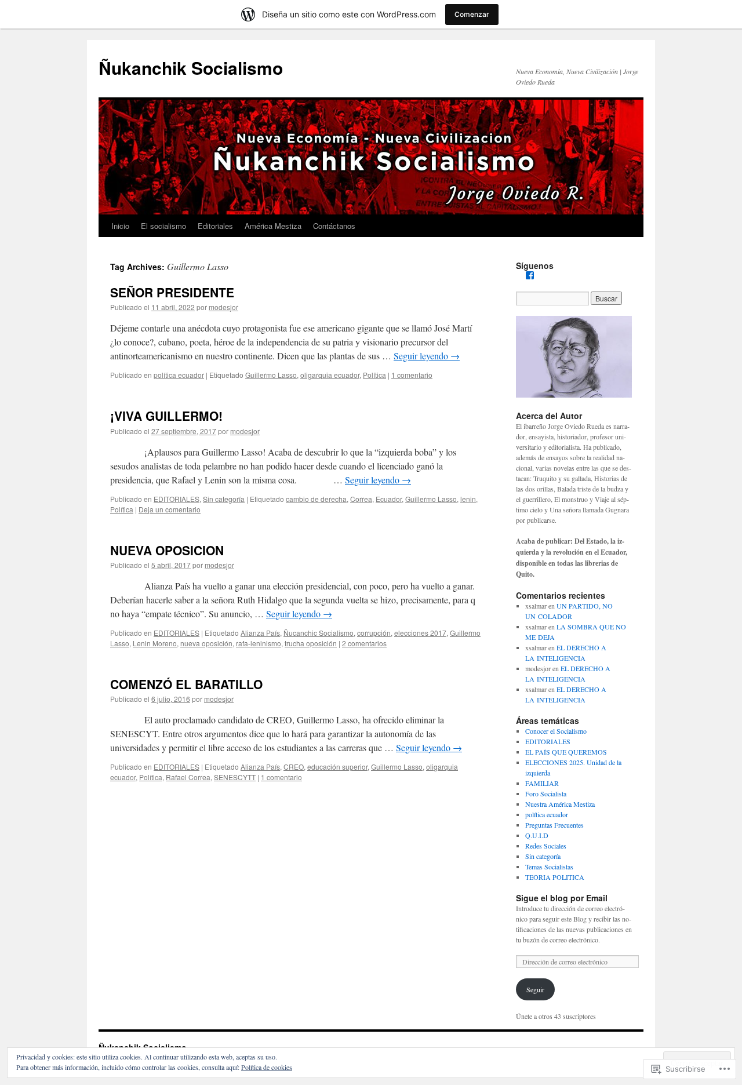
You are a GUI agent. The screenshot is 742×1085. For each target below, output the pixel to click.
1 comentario (411, 375)
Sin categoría (224, 499)
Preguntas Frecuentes (554, 824)
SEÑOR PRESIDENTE (172, 292)
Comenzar (471, 14)
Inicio (120, 225)
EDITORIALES (176, 499)
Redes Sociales (545, 845)
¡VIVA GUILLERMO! (166, 415)
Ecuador (389, 499)
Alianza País (260, 633)
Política (374, 375)
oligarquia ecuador (329, 375)
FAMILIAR (542, 783)
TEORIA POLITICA (554, 877)
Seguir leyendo (427, 355)
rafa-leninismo (258, 643)
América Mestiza (273, 225)
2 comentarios (364, 643)
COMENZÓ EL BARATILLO (186, 684)
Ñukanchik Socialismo (191, 67)
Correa (361, 499)
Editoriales (215, 225)
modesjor (223, 307)
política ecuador (179, 375)
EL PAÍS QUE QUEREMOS (566, 751)
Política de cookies (266, 1067)
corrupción (374, 633)
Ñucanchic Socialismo (318, 633)
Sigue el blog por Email (562, 898)
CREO (293, 766)
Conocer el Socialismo (556, 731)
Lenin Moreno (155, 643)
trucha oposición (311, 643)
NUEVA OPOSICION (167, 550)
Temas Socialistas (549, 866)
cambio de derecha (316, 499)
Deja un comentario (170, 509)
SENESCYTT (235, 777)
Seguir (535, 989)
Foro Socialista (545, 793)
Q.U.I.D (536, 835)
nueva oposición (206, 643)
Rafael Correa (188, 777)
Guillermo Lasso (271, 375)
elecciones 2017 (420, 633)
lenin (468, 499)
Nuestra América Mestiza (560, 804)
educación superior (337, 766)
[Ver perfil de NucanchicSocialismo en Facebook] (529, 275)
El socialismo (163, 225)
